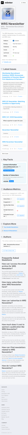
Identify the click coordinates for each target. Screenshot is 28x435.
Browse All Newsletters (10, 230)
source (20, 96)
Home (3, 389)
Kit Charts (4, 413)
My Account (4, 399)
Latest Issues (19, 275)
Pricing (3, 391)
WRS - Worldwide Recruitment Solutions (12, 27)
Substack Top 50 (6, 409)
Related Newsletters (20, 355)
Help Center (4, 401)
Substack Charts (5, 407)
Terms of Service (6, 429)
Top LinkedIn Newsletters (11, 227)
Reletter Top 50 (5, 417)
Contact (3, 425)
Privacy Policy (5, 427)
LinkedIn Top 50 (5, 411)
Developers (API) (6, 393)
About (3, 397)
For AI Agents (5, 395)
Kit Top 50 (4, 415)
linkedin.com (7, 62)
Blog (3, 419)
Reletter (21, 273)
